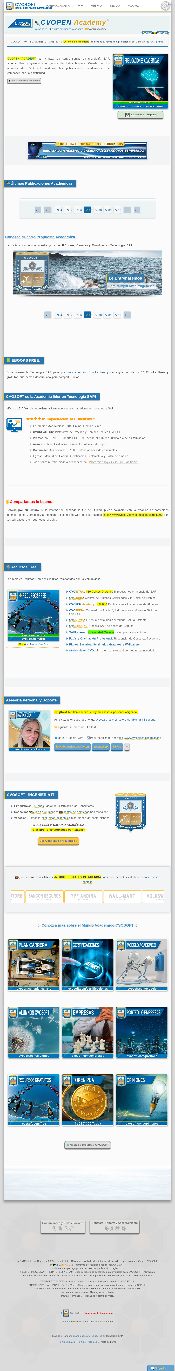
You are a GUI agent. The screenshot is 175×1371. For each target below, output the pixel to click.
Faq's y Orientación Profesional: (91, 638)
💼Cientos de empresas (74, 812)
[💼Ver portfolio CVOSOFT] (87, 896)
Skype (117, 746)
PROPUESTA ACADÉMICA (58, 6)
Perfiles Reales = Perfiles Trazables (78, 1341)
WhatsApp (101, 746)
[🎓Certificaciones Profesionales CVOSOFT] (88, 991)
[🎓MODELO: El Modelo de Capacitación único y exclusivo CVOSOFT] (142, 991)
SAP (156, 41)
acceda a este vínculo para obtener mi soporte (125, 719)
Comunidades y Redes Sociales (63, 1223)
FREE (81, 6)
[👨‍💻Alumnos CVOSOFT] (34, 1058)
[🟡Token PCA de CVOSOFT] (88, 1126)
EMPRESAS (97, 6)
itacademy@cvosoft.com (72, 746)
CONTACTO (133, 6)
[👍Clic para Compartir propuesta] (140, 107)
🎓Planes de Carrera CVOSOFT (66, 29)
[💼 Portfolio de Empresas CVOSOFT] (142, 1058)
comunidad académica (56, 817)
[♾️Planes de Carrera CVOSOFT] (34, 991)
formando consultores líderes (86, 1335)
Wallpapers (132, 644)
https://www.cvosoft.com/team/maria (139, 737)
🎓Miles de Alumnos (42, 812)
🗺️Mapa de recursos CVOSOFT (87, 1144)
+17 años (38, 806)
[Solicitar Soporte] (28, 752)
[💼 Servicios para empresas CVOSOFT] (88, 1058)
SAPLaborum (78, 632)
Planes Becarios (80, 644)
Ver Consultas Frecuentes (58, 840)
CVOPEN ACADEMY (22, 58)
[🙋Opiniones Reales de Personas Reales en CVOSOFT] (142, 1126)
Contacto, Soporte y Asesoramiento (114, 1222)
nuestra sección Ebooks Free (86, 372)
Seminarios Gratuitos (107, 644)
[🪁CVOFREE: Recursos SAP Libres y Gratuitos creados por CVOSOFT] (34, 1126)
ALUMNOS (115, 6)
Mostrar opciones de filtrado (25, 81)
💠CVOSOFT (41, 29)
